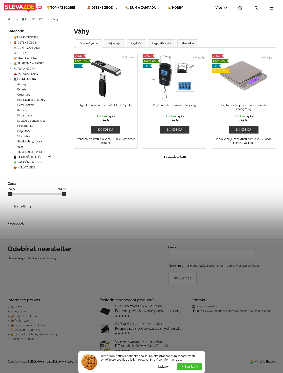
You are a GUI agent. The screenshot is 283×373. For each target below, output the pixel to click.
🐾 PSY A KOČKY (24, 68)
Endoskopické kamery (31, 99)
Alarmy (21, 84)
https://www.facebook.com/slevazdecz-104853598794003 (234, 310)
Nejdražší (136, 43)
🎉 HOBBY (20, 53)
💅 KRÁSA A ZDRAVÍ (26, 58)
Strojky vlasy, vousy (29, 141)
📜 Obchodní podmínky (25, 329)
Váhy (20, 146)
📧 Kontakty (18, 311)
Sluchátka (23, 136)
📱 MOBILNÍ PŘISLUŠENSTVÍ (32, 157)
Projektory (23, 131)
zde (178, 359)
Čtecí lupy (23, 94)
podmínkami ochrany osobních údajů (234, 265)
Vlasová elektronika (29, 151)
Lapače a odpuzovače (31, 120)
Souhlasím (191, 366)
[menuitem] (63, 8)
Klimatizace (24, 115)
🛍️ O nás (16, 307)
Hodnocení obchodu (23, 338)
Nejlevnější (114, 43)
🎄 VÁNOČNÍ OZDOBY (27, 162)
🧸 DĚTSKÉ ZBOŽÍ (25, 42)
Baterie (21, 89)
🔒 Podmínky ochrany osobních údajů (34, 334)
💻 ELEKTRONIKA (24, 79)
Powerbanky (25, 125)
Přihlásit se (182, 278)
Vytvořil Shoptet (265, 361)
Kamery (22, 110)
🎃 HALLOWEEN (24, 167)
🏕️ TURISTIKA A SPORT (28, 63)
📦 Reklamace (20, 320)
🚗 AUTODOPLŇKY (25, 73)
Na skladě (22, 206)
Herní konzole (25, 105)
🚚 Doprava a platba (24, 316)
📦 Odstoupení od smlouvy (28, 325)
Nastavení (163, 366)
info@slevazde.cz (208, 306)
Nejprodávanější (161, 43)
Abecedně (187, 43)
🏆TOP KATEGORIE (25, 37)
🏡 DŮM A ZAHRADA (26, 47)
